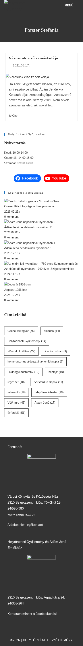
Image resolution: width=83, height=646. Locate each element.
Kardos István (55, 351)
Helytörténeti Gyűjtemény (27, 341)
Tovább (15, 115)
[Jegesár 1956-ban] (17, 284)
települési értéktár (49, 392)
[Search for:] (76, 5)
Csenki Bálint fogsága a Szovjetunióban (29, 206)
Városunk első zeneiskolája (33, 58)
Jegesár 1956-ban (15, 289)
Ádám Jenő (45, 402)
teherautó (16, 392)
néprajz (56, 372)
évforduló (16, 412)
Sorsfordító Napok (48, 382)
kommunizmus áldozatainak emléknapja (35, 361)
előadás (52, 330)
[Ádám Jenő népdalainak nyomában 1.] (30, 242)
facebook (42, 614)
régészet (16, 382)
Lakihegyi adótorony (23, 372)
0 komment (11, 216)
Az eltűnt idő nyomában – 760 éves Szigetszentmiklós (39, 268)
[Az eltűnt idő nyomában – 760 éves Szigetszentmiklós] (41, 263)
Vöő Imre (16, 402)
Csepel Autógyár (21, 330)
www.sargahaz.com (22, 514)
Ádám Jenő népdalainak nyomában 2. (28, 227)
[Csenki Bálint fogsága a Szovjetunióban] (31, 201)
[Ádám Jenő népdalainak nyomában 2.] (30, 221)
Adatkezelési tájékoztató (25, 525)
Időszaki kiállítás (21, 351)
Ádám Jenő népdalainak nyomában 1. (28, 248)
